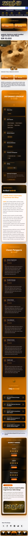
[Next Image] (27, 54)
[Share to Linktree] (10, 525)
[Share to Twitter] (3, 525)
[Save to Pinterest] (14, 525)
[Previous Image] (1, 54)
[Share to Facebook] (7, 525)
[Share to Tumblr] (21, 525)
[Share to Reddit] (18, 525)
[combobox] (12, 8)
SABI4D (4, 201)
